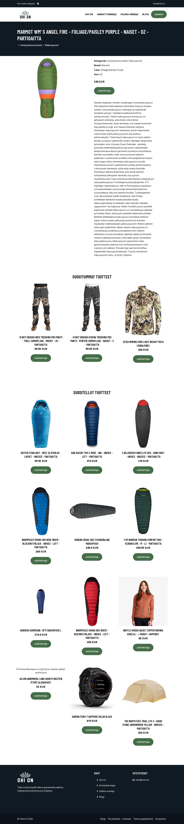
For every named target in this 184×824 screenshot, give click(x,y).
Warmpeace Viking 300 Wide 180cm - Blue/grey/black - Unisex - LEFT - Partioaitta (41, 543)
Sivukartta (160, 818)
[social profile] (38, 3)
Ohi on (89, 14)
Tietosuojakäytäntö (143, 818)
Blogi (145, 14)
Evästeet (126, 818)
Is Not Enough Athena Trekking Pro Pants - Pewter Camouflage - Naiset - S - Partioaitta (92, 340)
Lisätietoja (104, 90)
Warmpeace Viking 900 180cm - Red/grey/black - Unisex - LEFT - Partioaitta (92, 634)
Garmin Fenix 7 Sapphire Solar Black (92, 716)
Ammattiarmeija (107, 14)
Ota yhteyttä (114, 818)
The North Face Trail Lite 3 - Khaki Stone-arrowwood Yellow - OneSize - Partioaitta (143, 724)
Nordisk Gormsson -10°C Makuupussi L (40, 630)
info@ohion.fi (159, 3)
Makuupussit (52, 45)
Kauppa (159, 14)
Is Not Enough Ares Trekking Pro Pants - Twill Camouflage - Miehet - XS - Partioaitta (40, 340)
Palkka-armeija (129, 14)
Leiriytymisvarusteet (31, 45)
